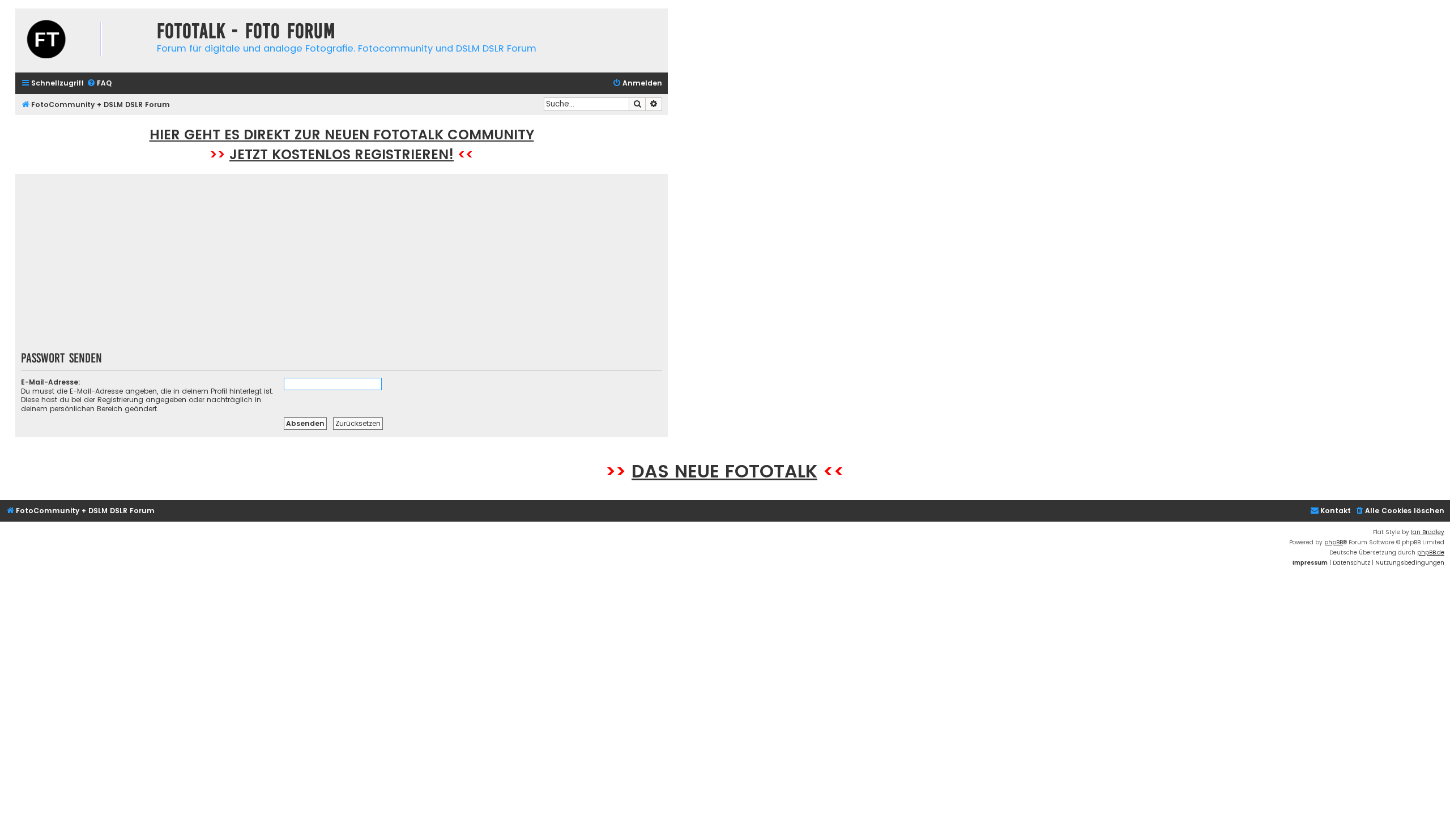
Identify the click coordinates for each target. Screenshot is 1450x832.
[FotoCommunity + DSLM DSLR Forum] (83, 40)
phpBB (1333, 542)
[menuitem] (99, 83)
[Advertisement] (341, 266)
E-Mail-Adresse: (50, 382)
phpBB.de (1430, 552)
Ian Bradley (1427, 532)
